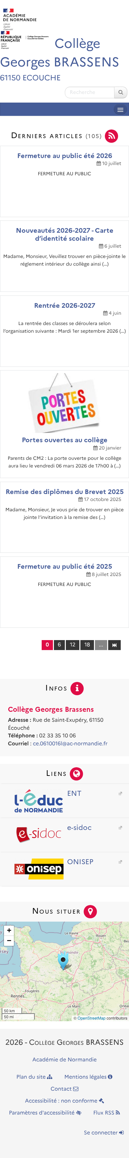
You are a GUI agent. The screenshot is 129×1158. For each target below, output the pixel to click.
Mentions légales (86, 1077)
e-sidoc (79, 827)
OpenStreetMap (92, 1018)
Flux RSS (104, 1113)
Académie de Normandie (64, 1060)
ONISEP (80, 862)
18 (87, 645)
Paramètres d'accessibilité (42, 1113)
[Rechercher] (120, 92)
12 (72, 645)
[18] (114, 644)
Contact (62, 1089)
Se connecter (101, 1133)
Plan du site (32, 1077)
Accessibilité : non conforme (62, 1101)
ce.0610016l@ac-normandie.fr (70, 744)
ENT (74, 793)
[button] (64, 960)
